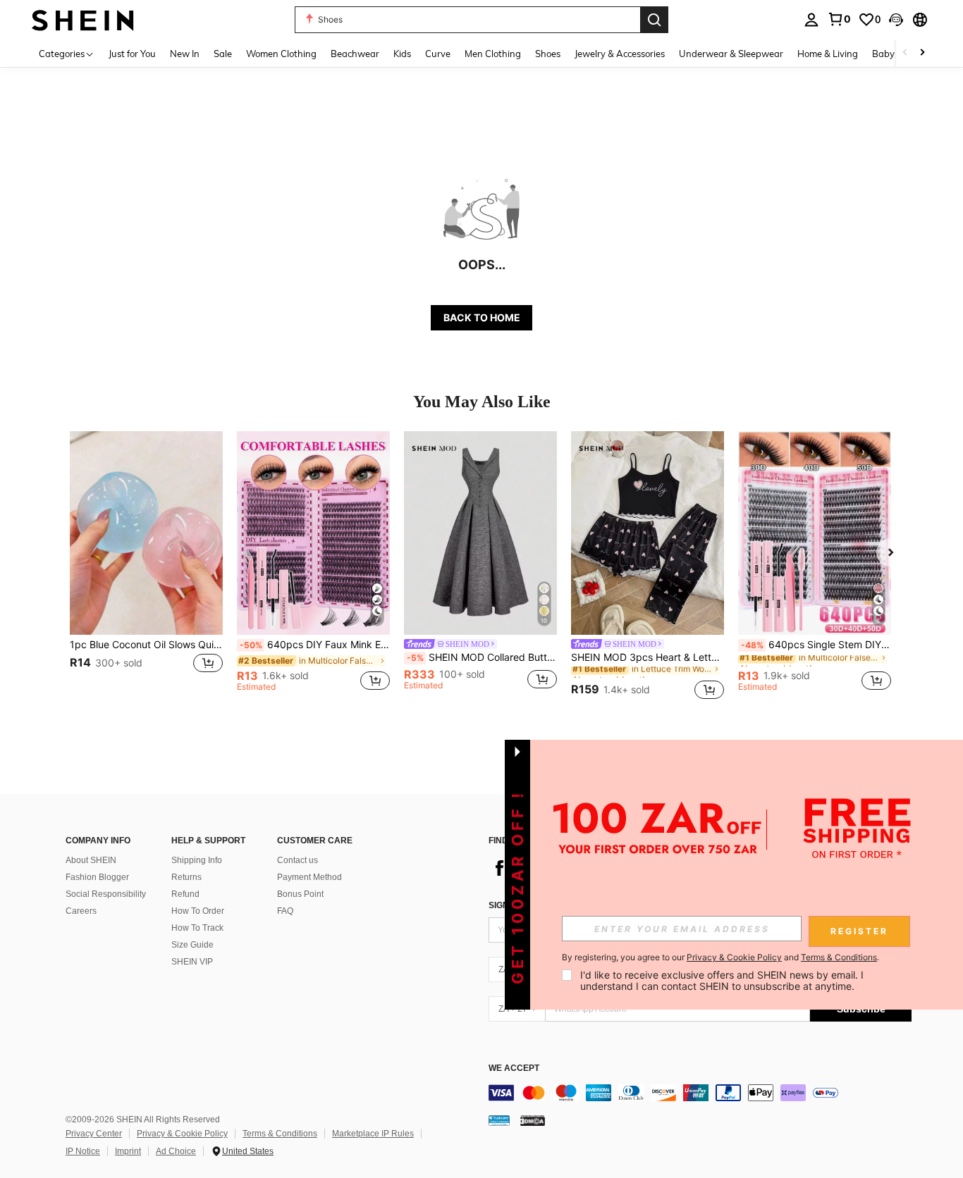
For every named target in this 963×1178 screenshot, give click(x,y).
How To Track (197, 928)
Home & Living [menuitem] (827, 53)
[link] (839, 19)
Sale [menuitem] (223, 53)
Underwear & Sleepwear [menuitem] (731, 53)
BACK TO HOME (481, 317)
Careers (81, 911)
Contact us (297, 860)
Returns (186, 877)
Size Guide (192, 945)
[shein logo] (83, 19)
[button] (896, 19)
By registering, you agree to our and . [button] (720, 957)
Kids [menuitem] (402, 53)
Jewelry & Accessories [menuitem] (620, 53)
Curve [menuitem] (437, 53)
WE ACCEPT (514, 1068)
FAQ (285, 911)
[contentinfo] (700, 1092)
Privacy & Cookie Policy (182, 1134)
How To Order (197, 911)
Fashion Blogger (97, 877)
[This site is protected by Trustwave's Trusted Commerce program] (499, 1120)
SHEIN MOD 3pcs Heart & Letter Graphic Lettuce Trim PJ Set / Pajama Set (647, 657)
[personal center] (811, 19)
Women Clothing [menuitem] (281, 53)
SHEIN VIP (192, 962)
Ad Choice (176, 1151)
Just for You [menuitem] (132, 53)
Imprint (128, 1151)
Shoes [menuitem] (547, 53)
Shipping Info (196, 860)
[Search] (654, 19)
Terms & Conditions (280, 1134)
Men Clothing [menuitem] (493, 53)
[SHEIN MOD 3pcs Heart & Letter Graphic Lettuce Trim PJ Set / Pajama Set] (647, 533)
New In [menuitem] (185, 53)
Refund (185, 894)
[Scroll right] (922, 53)
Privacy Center (94, 1134)
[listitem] (146, 567)
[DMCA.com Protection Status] (532, 1120)
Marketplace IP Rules (373, 1134)
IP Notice (83, 1151)
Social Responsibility (106, 894)
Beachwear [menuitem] (355, 53)
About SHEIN (91, 860)
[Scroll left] (905, 53)
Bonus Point (300, 894)
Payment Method (309, 877)
